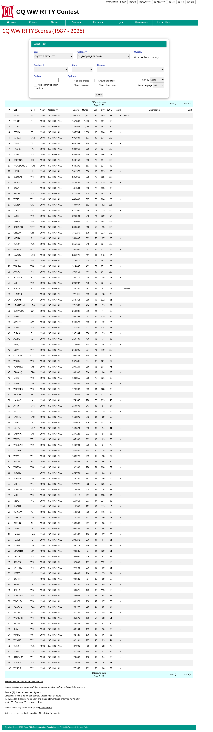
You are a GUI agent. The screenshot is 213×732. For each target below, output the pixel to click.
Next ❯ (174, 103)
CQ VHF (181, 2)
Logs (119, 22)
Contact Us (162, 22)
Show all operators (107, 85)
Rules (32, 22)
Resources (140, 22)
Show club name (82, 85)
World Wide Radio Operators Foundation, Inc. (41, 727)
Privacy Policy (82, 727)
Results (76, 22)
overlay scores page (149, 57)
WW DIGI (190, 2)
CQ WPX (132, 2)
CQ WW (123, 2)
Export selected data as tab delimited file (24, 681)
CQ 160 (172, 2)
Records (97, 22)
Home (12, 22)
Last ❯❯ (187, 103)
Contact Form (45, 707)
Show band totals (106, 80)
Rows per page (145, 85)
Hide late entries (81, 80)
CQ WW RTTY (145, 2)
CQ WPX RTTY (159, 2)
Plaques (55, 22)
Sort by (145, 79)
